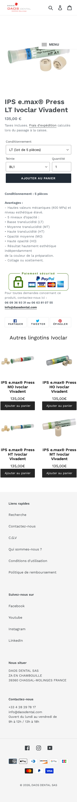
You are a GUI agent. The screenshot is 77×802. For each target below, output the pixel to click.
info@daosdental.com (21, 307)
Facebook (17, 606)
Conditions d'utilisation (28, 561)
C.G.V (13, 538)
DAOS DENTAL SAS (44, 785)
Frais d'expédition (42, 125)
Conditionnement (18, 141)
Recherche (17, 515)
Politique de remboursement (32, 572)
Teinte (10, 158)
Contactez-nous (22, 526)
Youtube (15, 617)
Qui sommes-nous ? (25, 549)
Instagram (17, 629)
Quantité (58, 158)
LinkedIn (16, 640)
